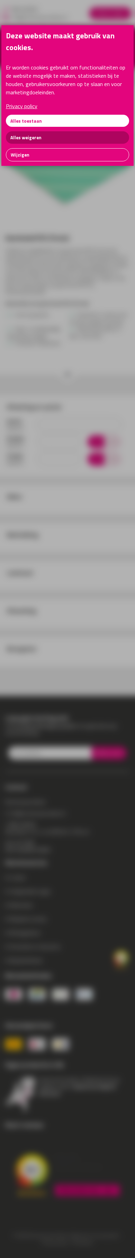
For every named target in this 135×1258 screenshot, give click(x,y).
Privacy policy (21, 106)
